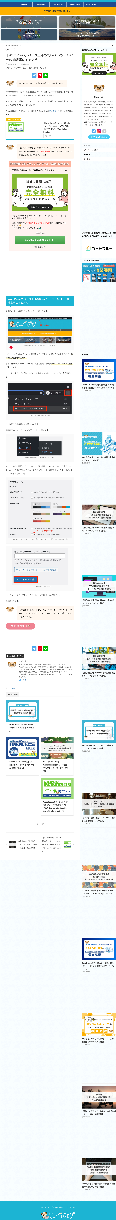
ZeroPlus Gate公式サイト (38, 240)
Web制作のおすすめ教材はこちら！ (58, 11)
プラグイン (53, 111)
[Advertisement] (57, 715)
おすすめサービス (92, 4)
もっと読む (41, 824)
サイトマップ (71, 1207)
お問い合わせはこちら (99, 137)
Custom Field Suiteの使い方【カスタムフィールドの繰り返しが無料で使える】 (21, 764)
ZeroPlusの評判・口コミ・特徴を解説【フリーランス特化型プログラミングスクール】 (98, 966)
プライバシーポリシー (58, 1207)
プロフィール (45, 1207)
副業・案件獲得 (75, 4)
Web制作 (24, 4)
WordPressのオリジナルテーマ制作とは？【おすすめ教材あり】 (21, 727)
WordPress (41, 4)
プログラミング (58, 4)
